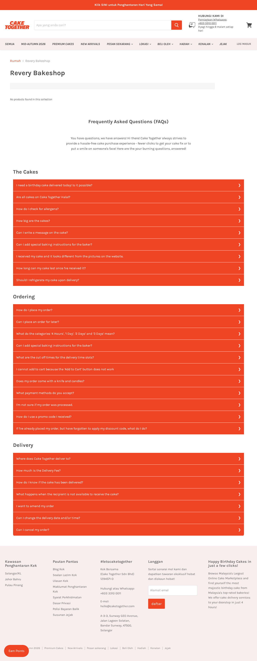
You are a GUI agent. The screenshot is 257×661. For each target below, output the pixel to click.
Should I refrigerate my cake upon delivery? (47, 280)
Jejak (223, 44)
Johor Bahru (13, 579)
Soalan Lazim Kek (65, 575)
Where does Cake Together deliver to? (43, 458)
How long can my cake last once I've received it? (51, 268)
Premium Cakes (63, 44)
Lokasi (144, 44)
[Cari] (176, 25)
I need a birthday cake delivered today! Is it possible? (54, 185)
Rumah (15, 61)
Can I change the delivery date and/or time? (48, 518)
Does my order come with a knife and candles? (50, 381)
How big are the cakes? (33, 221)
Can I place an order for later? (37, 322)
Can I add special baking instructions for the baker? (54, 244)
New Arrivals (90, 44)
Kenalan (204, 44)
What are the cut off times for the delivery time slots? (55, 357)
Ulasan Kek (60, 581)
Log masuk (244, 44)
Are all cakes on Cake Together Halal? (43, 197)
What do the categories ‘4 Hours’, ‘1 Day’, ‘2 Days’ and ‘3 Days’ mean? (65, 334)
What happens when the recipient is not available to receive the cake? (67, 494)
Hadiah (184, 44)
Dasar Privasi (61, 603)
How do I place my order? (34, 310)
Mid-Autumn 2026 (33, 44)
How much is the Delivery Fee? (38, 470)
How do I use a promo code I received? (43, 416)
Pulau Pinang (14, 585)
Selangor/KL (13, 573)
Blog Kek (58, 569)
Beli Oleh (164, 44)
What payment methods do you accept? (45, 393)
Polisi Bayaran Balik (66, 609)
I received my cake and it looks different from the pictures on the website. (69, 256)
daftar (156, 604)
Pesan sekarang (119, 44)
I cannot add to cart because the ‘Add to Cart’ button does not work (65, 369)
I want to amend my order (35, 506)
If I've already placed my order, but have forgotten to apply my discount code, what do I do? (81, 428)
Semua (9, 44)
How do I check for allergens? (37, 209)
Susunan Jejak (63, 615)
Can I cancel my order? (32, 530)
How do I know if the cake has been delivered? (49, 482)
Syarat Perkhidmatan (67, 597)
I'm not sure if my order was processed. (44, 405)
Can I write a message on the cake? (42, 232)
